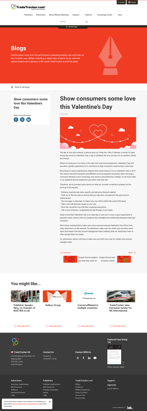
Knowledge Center (104, 15)
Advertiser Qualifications (20, 384)
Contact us (79, 387)
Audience (14, 390)
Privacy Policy (80, 398)
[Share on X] (22, 119)
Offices (77, 384)
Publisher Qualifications (51, 384)
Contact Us (47, 356)
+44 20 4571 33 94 (49, 359)
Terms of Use (80, 395)
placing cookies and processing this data (26, 404)
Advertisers (41, 15)
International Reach (18, 392)
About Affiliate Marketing (59, 15)
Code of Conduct (81, 392)
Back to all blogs (22, 87)
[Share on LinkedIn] (28, 119)
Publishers (28, 15)
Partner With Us (113, 389)
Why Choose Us (16, 387)
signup (45, 392)
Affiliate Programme (82, 390)
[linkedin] (89, 358)
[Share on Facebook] (16, 119)
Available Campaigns (50, 390)
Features (75, 15)
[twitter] (77, 358)
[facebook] (83, 358)
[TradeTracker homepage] (28, 7)
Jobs (120, 15)
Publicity (88, 15)
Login (13, 395)
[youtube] (95, 358)
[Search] (86, 21)
